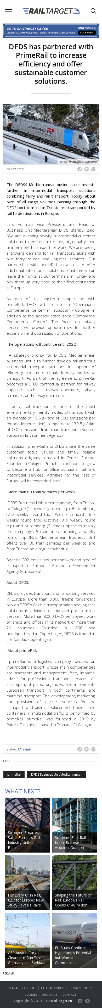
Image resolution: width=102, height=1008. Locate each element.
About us (49, 994)
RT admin (25, 749)
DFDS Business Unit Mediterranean (56, 774)
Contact (69, 994)
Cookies (31, 994)
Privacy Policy (80, 988)
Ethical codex (52, 988)
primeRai (14, 774)
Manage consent (22, 988)
